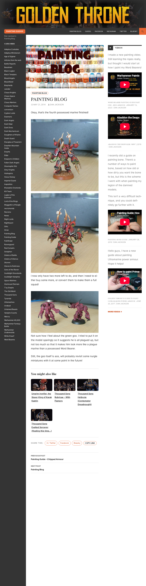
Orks (6, 226)
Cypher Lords (9, 113)
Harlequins (8, 173)
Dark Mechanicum (11, 131)
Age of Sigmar (9, 56)
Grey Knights (9, 170)
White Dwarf (9, 336)
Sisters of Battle (10, 255)
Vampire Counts (10, 313)
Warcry (7, 316)
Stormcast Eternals (11, 284)
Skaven (7, 262)
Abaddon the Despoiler (119, 144)
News (6, 215)
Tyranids (7, 298)
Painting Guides (14, 31)
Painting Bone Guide (117, 239)
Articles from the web (12, 60)
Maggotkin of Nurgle (12, 205)
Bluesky (133, 31)
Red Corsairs (9, 248)
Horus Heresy (9, 177)
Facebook (99, 31)
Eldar (6, 155)
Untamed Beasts (10, 309)
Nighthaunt (8, 223)
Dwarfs (7, 152)
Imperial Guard (10, 181)
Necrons (7, 212)
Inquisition (8, 184)
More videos (115, 312)
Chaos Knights (10, 92)
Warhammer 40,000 (12, 320)
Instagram (111, 31)
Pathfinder (8, 241)
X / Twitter (51, 443)
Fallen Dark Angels (11, 163)
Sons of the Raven (11, 270)
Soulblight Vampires (12, 277)
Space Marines (10, 280)
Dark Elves (8, 127)
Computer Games (11, 106)
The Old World (9, 291)
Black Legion (9, 71)
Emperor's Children (11, 159)
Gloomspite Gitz (10, 166)
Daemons (8, 117)
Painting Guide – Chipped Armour (47, 457)
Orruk (6, 230)
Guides (88, 31)
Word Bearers (9, 339)
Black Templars (10, 74)
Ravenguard (9, 244)
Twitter (123, 31)
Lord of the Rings (11, 201)
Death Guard (9, 138)
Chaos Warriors (10, 102)
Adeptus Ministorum (12, 53)
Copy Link (90, 443)
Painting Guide (10, 237)
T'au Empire (9, 288)
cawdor (7, 89)
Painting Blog (75, 31)
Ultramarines (9, 302)
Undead (7, 306)
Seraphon (8, 252)
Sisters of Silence (11, 259)
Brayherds (8, 85)
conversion (8, 109)
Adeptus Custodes (11, 49)
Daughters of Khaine (12, 135)
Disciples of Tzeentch (13, 142)
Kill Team (8, 191)
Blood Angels (9, 78)
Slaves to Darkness (12, 266)
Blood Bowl (8, 82)
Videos (119, 47)
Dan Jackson (57, 104)
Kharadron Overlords (12, 188)
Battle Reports (10, 64)
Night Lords (8, 219)
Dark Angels (9, 120)
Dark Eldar (8, 124)
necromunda (9, 208)
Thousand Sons (10, 295)
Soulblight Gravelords (12, 273)
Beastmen (8, 67)
